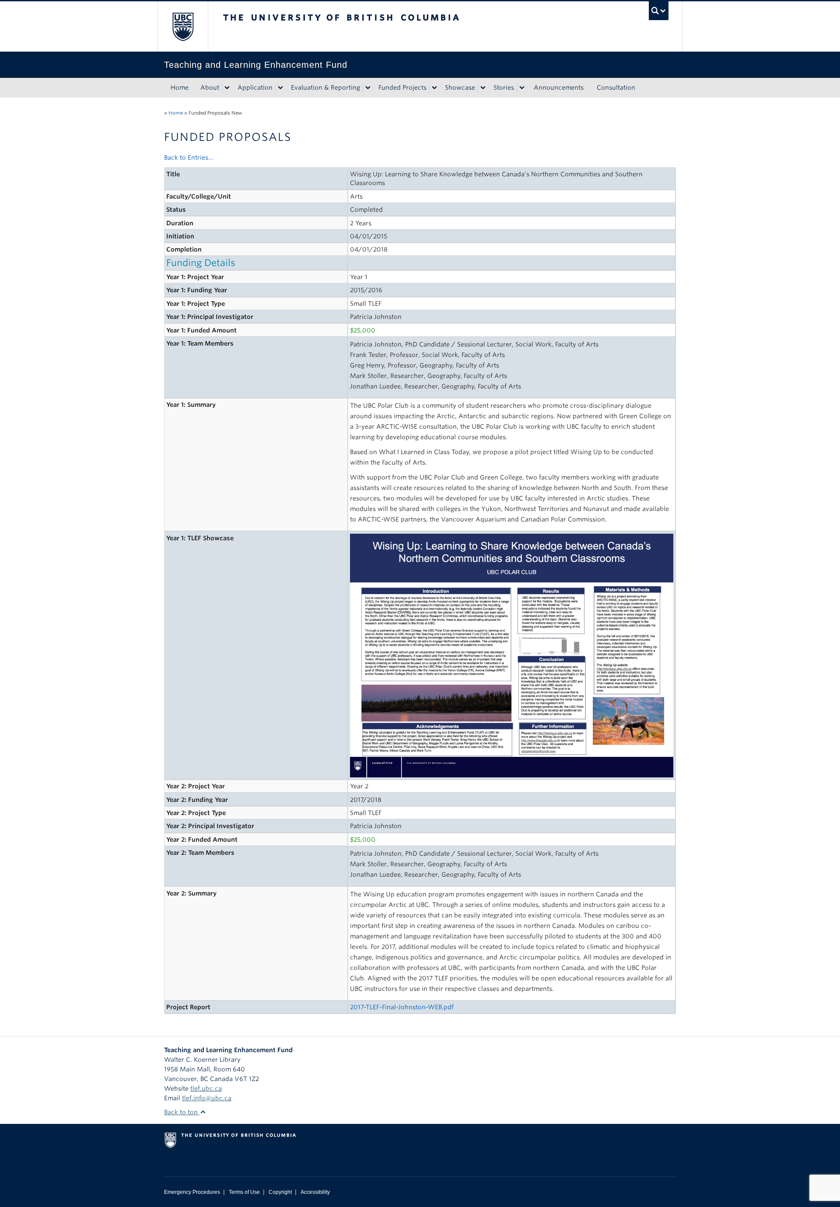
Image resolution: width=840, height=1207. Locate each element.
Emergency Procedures (192, 1192)
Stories (504, 87)
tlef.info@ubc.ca (206, 1098)
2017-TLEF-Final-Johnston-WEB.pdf (402, 1007)
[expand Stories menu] (522, 88)
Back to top (182, 1112)
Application (255, 87)
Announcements (559, 87)
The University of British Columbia (183, 26)
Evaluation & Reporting (325, 87)
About (209, 87)
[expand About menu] (227, 88)
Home (180, 87)
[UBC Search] (658, 10)
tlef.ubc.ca (206, 1088)
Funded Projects (402, 87)
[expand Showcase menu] (483, 88)
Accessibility (315, 1192)
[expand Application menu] (280, 88)
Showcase (460, 87)
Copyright (280, 1192)
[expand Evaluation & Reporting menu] (368, 88)
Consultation (616, 87)
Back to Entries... (189, 157)
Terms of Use (244, 1192)
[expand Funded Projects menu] (434, 88)
